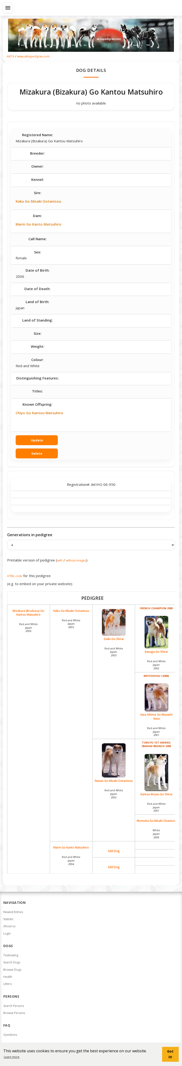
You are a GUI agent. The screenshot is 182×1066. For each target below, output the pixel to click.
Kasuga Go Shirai (156, 652)
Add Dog (114, 851)
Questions (10, 1035)
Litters (7, 984)
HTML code (14, 576)
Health (7, 977)
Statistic (8, 919)
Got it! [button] (170, 1054)
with (60, 560)
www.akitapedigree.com (33, 56)
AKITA (10, 56)
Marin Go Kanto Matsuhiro (38, 224)
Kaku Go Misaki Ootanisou (38, 201)
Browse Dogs (12, 970)
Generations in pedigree (29, 534)
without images (76, 560)
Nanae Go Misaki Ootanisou (114, 781)
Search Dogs (11, 962)
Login (7, 933)
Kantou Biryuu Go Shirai (156, 794)
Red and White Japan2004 (71, 860)
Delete (37, 453)
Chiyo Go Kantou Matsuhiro (39, 412)
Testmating (10, 955)
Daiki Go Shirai (114, 639)
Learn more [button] (11, 1057)
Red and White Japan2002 (156, 664)
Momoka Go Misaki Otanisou (156, 821)
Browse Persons (14, 1013)
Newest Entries (13, 912)
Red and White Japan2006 (28, 627)
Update (37, 440)
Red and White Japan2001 (156, 731)
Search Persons (13, 1006)
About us (9, 926)
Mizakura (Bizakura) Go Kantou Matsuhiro (28, 613)
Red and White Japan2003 (114, 652)
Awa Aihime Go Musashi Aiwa (156, 716)
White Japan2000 (156, 833)
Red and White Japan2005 (71, 623)
